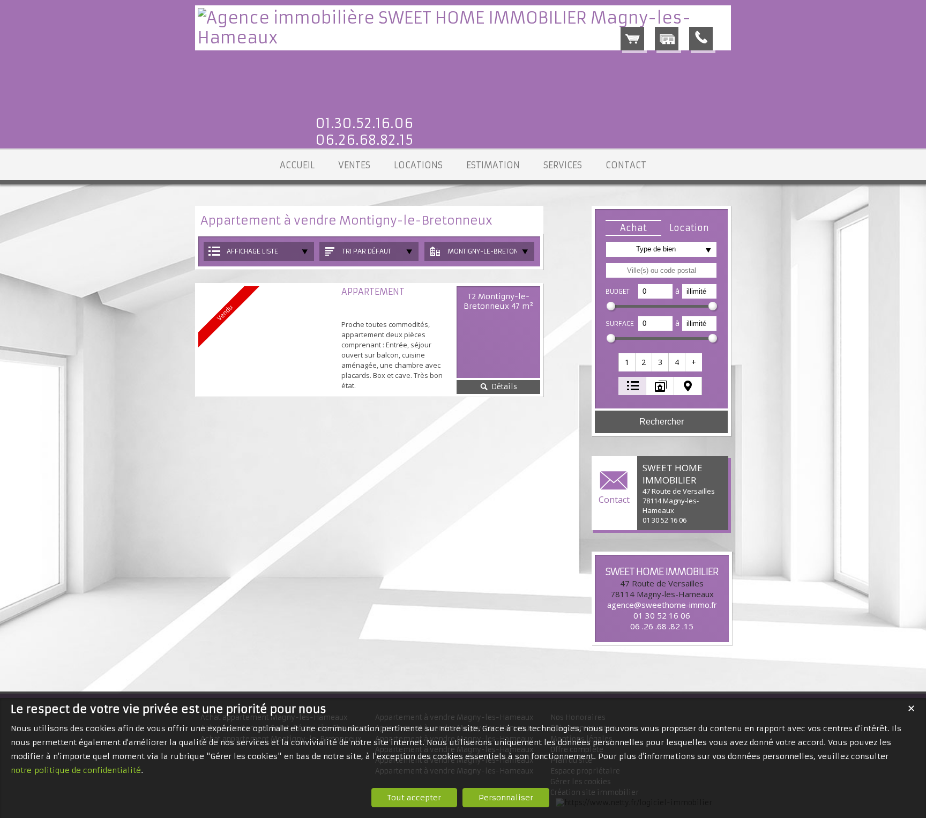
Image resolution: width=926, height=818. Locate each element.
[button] (633, 228)
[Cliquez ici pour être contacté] (701, 38)
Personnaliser (506, 797)
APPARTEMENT (373, 291)
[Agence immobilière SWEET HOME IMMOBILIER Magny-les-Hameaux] (463, 38)
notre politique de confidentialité (76, 770)
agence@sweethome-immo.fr (662, 604)
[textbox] (661, 270)
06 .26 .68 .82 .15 (661, 626)
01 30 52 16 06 (661, 615)
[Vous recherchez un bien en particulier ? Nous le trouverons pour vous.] (666, 38)
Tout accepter (414, 797)
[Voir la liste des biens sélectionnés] (632, 38)
